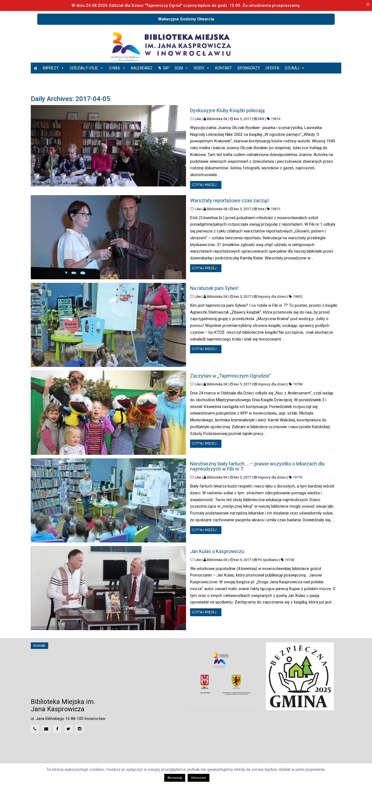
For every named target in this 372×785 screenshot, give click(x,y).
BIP (166, 68)
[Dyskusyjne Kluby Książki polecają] (108, 145)
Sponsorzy (248, 68)
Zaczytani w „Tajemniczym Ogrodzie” (230, 376)
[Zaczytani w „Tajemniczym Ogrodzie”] (108, 412)
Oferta (272, 68)
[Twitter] (68, 729)
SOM (179, 68)
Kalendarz (142, 68)
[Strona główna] (35, 68)
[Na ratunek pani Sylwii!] (108, 325)
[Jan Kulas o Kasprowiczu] (108, 588)
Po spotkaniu (268, 560)
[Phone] (35, 729)
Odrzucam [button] (198, 778)
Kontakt (223, 68)
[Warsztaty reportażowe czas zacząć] (108, 237)
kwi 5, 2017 (242, 119)
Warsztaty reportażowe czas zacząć (229, 200)
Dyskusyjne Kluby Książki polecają (227, 110)
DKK (261, 119)
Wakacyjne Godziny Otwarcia (186, 19)
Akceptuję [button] (174, 778)
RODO (199, 68)
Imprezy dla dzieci (272, 297)
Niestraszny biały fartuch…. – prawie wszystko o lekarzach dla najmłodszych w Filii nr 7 (257, 466)
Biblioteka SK (217, 119)
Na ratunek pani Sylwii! (214, 288)
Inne (261, 209)
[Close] (368, 4)
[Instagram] (79, 729)
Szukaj (292, 68)
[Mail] (46, 729)
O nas (114, 68)
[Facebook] (57, 729)
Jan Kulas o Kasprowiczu (217, 551)
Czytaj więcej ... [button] (206, 184)
